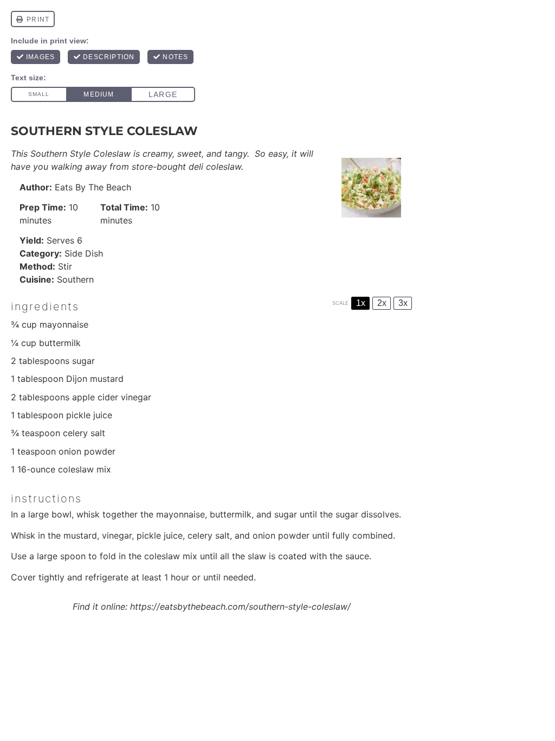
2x (381, 303)
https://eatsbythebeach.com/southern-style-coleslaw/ (240, 606)
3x (403, 303)
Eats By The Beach (93, 187)
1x (360, 303)
